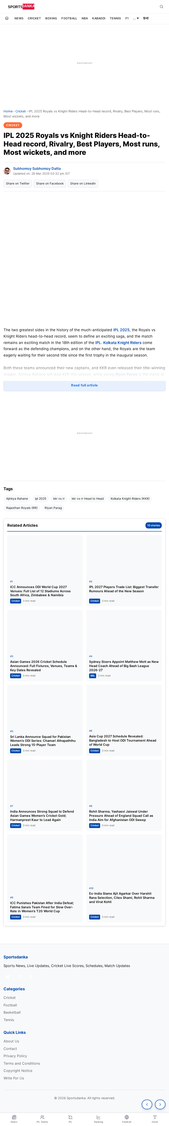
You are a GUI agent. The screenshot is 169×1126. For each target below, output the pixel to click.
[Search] (161, 7)
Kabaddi (98, 18)
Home (8, 111)
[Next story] (160, 1104)
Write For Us (14, 1078)
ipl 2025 (40, 498)
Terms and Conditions (22, 1063)
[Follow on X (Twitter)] (8, 976)
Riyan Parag (126, 374)
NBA (85, 18)
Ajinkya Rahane (17, 498)
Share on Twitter (17, 183)
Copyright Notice (18, 1070)
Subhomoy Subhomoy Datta (37, 168)
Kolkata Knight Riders (122, 342)
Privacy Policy (15, 1056)
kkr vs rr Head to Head (88, 498)
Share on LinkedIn (83, 183)
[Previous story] (147, 1104)
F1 (127, 18)
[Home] (7, 18)
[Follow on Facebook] (30, 976)
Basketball (12, 1012)
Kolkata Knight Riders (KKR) (130, 498)
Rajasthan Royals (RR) (22, 508)
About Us (11, 1041)
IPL (98, 342)
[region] (84, 63)
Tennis (115, 18)
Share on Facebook (50, 183)
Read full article (84, 385)
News (19, 18)
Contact (10, 1048)
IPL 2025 (121, 330)
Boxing (51, 18)
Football (69, 18)
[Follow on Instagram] (19, 976)
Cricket (34, 18)
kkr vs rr (59, 498)
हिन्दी (146, 18)
